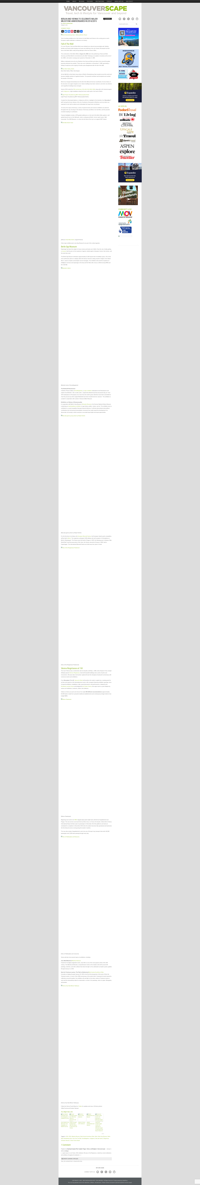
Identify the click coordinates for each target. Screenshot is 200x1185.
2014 (67, 1136)
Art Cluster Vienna (87, 686)
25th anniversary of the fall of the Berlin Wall (84, 89)
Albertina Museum (76, 960)
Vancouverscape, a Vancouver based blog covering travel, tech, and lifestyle (100, 10)
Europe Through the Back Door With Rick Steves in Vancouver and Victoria (73, 1125)
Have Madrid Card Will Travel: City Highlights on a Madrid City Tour (65, 1124)
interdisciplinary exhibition (74, 406)
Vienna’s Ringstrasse (74, 672)
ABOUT (74, 1)
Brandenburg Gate (68, 1138)
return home (100, 1167)
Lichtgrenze (92, 1138)
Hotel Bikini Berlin (70, 239)
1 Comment (107, 18)
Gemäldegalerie (78, 390)
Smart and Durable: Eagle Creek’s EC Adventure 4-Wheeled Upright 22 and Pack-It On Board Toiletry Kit (99, 1126)
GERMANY (63, 28)
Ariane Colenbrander (68, 23)
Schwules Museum (86, 404)
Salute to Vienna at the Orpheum (81, 1123)
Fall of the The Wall (76, 1138)
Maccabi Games (99, 1138)
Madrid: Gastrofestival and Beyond (90, 1124)
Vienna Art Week (79, 680)
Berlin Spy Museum (102, 1136)
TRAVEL (68, 28)
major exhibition (88, 390)
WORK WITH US (119, 1)
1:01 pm (67, 1151)
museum (64, 251)
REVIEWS (81, 1)
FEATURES (90, 1)
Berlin (69, 538)
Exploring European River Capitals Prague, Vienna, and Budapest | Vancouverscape (86, 1149)
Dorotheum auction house (67, 686)
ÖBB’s (75, 819)
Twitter (80, 1106)
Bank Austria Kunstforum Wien (96, 972)
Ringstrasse (106, 1138)
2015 (70, 1136)
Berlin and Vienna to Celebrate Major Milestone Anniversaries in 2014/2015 (79, 20)
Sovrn (103, 1133)
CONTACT (109, 1)
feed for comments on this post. (69, 1158)
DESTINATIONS (100, 1)
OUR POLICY (129, 1)
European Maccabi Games (84, 536)
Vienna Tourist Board (75, 1140)
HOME (68, 1)
